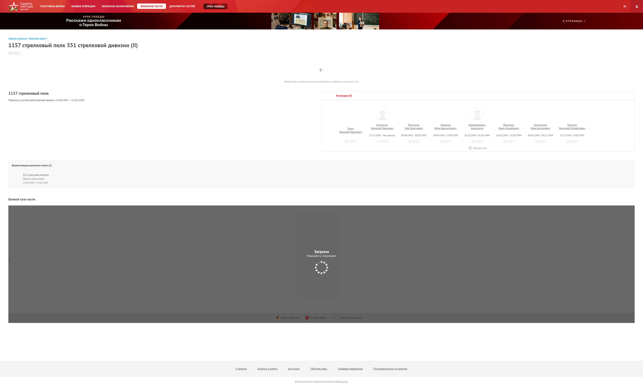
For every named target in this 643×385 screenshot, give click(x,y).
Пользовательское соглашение (390, 368)
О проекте (241, 368)
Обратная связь (318, 368)
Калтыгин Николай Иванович (382, 126)
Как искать (294, 368)
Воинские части (37, 38)
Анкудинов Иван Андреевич (540, 126)
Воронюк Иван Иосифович (509, 126)
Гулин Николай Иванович (350, 130)
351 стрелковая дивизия (36, 174)
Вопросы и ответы (267, 368)
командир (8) (344, 95)
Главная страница (17, 38)
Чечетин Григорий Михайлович (572, 126)
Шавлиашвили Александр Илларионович (477, 128)
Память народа (20, 7)
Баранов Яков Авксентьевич (446, 126)
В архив (15, 53)
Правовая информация (350, 368)
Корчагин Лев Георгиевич (414, 126)
